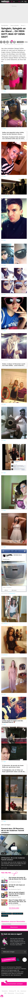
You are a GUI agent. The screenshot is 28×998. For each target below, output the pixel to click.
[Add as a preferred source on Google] (20, 42)
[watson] (5, 1)
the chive (6, 195)
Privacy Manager (19, 993)
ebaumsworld (12, 593)
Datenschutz (11, 993)
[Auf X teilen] (4, 868)
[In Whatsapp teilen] (4, 42)
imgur (4, 90)
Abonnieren (14, 927)
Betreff (3, 948)
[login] (2, 996)
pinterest (5, 623)
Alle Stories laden (14, 908)
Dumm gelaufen (14, 25)
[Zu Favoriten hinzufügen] (14, 42)
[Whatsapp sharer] (6, 868)
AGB (5, 993)
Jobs (18, 991)
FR (22, 1)
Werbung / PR (12, 991)
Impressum (23, 991)
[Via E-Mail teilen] (7, 42)
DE (19, 1)
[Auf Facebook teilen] (2, 868)
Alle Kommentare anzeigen (14, 984)
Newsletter (5, 991)
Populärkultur (4, 25)
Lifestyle (4, 915)
